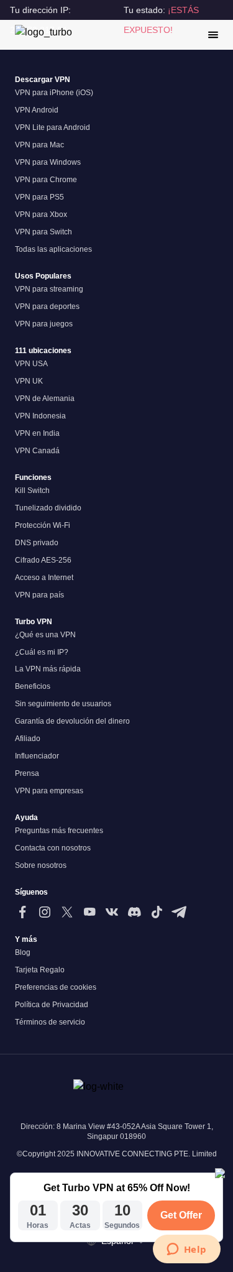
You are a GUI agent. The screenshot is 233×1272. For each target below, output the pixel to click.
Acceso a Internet (44, 577)
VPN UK (29, 381)
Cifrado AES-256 (43, 560)
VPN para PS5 (39, 197)
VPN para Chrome (46, 179)
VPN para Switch (43, 232)
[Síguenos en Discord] (134, 912)
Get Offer (181, 1215)
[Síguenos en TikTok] (156, 912)
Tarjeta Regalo (40, 970)
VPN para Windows (48, 162)
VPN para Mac (39, 145)
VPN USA (31, 363)
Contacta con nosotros (53, 848)
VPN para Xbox (41, 214)
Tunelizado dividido (48, 508)
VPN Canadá (37, 450)
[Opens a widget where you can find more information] (186, 1250)
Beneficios (32, 686)
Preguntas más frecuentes (59, 830)
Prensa (27, 773)
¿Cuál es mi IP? (41, 652)
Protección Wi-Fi (42, 525)
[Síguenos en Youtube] (89, 912)
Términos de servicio (50, 1022)
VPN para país (39, 595)
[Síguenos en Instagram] (44, 912)
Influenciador (37, 756)
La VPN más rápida (48, 669)
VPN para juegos (44, 324)
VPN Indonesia (40, 416)
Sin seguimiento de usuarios (63, 703)
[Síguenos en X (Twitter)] (67, 912)
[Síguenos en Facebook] (22, 912)
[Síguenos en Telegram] (178, 912)
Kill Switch (32, 490)
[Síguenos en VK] (111, 912)
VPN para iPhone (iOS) (54, 92)
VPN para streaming (49, 289)
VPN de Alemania (45, 398)
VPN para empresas (49, 790)
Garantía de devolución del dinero (72, 721)
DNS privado (36, 542)
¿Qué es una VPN (45, 634)
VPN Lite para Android (52, 127)
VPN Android (36, 110)
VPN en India (37, 433)
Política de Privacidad (51, 1004)
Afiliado (27, 738)
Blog (22, 952)
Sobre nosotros (40, 865)
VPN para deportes (47, 306)
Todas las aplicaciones (53, 249)
